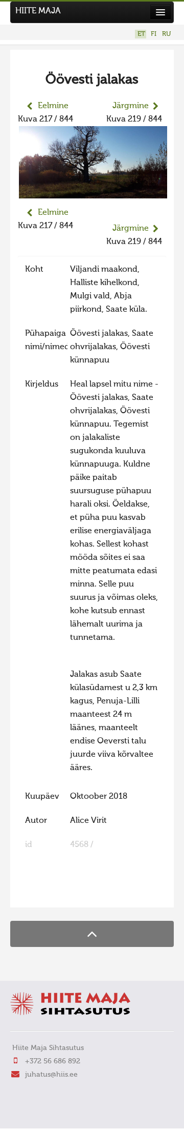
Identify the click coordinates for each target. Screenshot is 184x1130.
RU (166, 34)
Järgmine (130, 106)
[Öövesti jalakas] (93, 192)
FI (153, 34)
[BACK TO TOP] (92, 934)
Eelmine (53, 106)
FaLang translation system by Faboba (54, 893)
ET (141, 34)
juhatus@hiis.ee (51, 1074)
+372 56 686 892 (52, 1061)
